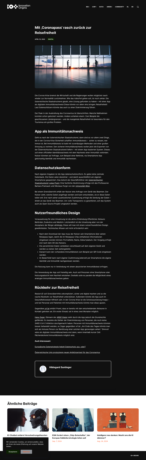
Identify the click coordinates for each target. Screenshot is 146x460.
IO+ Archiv (135, 455)
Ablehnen (26, 452)
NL (128, 7)
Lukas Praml (54, 183)
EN (132, 7)
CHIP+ (94, 7)
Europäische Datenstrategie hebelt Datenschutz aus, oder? (60, 347)
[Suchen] (138, 7)
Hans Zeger (40, 317)
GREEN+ (109, 7)
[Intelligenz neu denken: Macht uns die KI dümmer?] (118, 420)
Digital (50, 39)
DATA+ (101, 7)
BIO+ (87, 7)
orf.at (47, 308)
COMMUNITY (119, 7)
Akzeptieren (13, 452)
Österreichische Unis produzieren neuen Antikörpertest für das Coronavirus (67, 352)
